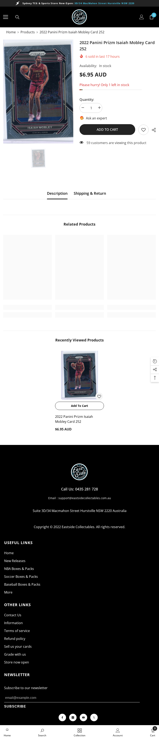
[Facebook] (62, 717)
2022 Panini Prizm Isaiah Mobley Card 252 (74, 419)
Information (13, 623)
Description (57, 193)
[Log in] (141, 17)
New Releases (14, 561)
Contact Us (12, 615)
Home (11, 32)
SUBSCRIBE (15, 706)
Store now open (16, 662)
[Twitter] (94, 717)
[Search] (17, 17)
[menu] (5, 16)
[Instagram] (73, 717)
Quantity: (87, 99)
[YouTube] (83, 717)
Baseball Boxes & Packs (22, 584)
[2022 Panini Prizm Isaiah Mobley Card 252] (79, 375)
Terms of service (17, 630)
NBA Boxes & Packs (19, 568)
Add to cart (107, 129)
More (8, 592)
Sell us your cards (18, 646)
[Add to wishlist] (99, 396)
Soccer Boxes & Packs (21, 576)
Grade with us (15, 654)
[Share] (152, 130)
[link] (143, 130)
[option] (38, 91)
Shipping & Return (90, 193)
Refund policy (14, 638)
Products (27, 32)
